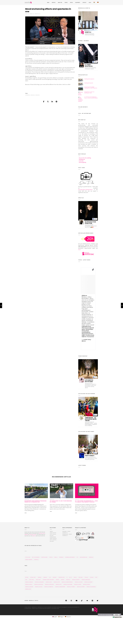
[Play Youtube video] (50, 30)
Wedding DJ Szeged (86, 584)
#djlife (83, 335)
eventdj (75, 577)
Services (53, 2)
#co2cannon (90, 336)
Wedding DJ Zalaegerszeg (91, 586)
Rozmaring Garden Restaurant (48, 579)
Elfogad (116, 614)
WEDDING (26, 534)
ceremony (27, 95)
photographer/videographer (85, 189)
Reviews (26, 600)
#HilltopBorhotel (86, 326)
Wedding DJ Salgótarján (67, 584)
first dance (80, 577)
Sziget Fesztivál (53, 538)
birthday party (33, 577)
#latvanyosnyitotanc (87, 333)
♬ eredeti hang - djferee (87, 340)
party (96, 577)
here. (79, 249)
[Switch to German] (97, 2)
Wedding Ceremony (28, 559)
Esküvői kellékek (44, 557)
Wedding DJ (36, 559)
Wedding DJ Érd (28, 589)
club (50, 577)
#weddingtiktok (86, 332)
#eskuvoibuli (85, 330)
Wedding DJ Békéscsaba (86, 579)
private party (38, 579)
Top (77, 557)
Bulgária (52, 541)
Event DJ (36, 600)
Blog (90, 2)
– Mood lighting (82, 162)
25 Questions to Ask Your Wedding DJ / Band (89, 92)
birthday (27, 577)
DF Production (28, 608)
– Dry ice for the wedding (84, 158)
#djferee (84, 336)
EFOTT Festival (53, 534)
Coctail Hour (27, 557)
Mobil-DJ (32, 13)
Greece (51, 531)
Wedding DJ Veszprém (88, 82)
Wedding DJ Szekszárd (29, 586)
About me (60, 2)
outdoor (91, 577)
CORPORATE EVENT (32, 534)
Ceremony (45, 577)
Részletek (110, 614)
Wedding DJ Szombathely (48, 586)
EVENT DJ (33, 535)
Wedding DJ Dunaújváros (89, 78)
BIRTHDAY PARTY (42, 533)
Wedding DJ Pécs (59, 584)
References (61, 557)
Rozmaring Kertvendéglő (70, 557)
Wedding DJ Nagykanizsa (38, 584)
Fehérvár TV (65, 532)
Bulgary (51, 535)
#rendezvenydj (89, 335)
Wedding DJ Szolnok (38, 586)
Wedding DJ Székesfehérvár (60, 586)
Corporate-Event (61, 577)
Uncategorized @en (83, 557)
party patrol (31, 579)
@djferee (84, 295)
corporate (55, 577)
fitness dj (86, 577)
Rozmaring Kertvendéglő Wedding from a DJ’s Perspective (90, 87)
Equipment (77, 2)
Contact (84, 2)
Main (48, 2)
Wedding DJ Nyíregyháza (49, 584)
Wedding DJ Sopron (77, 584)
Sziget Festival (53, 532)
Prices (71, 2)
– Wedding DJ (81, 159)
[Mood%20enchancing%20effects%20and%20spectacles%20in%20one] (44, 102)
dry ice (70, 577)
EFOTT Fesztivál (53, 539)
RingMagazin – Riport (67, 534)
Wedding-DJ (37, 13)
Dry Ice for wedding (35, 557)
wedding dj (68, 579)
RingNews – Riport (66, 531)
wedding (33, 95)
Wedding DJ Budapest (76, 579)
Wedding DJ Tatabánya (71, 586)
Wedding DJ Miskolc (28, 584)
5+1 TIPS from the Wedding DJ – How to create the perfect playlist (91, 97)
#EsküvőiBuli (89, 329)
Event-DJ (27, 13)
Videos (66, 2)
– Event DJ (80, 161)
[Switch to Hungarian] (94, 2)
